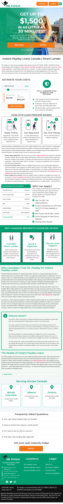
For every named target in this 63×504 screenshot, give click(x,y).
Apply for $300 (16, 106)
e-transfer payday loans (18, 177)
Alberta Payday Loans (32, 467)
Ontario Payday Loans (32, 470)
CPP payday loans (52, 171)
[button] (60, 3)
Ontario (22, 67)
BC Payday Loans (30, 464)
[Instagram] (15, 482)
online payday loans (43, 155)
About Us (48, 464)
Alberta (40, 67)
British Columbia (30, 67)
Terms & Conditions (52, 473)
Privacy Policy (50, 470)
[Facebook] (7, 482)
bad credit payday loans (45, 295)
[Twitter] (11, 482)
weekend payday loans (39, 360)
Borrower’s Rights (52, 467)
